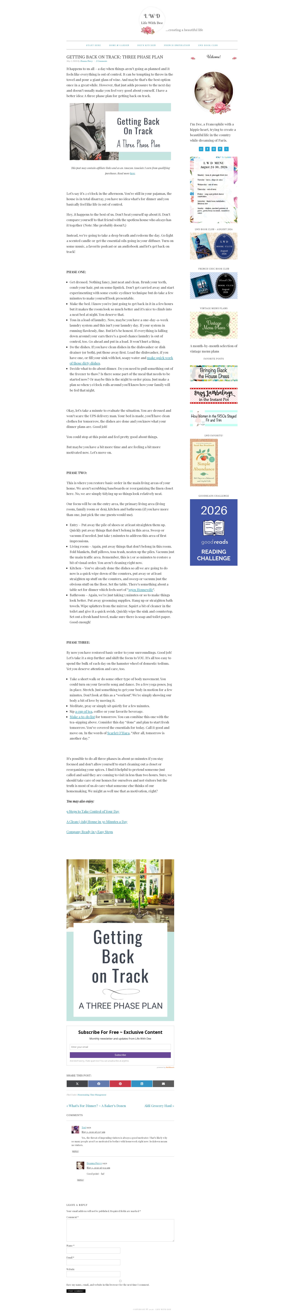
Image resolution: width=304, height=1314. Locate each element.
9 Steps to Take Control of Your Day (92, 811)
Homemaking (83, 1095)
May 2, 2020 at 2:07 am (93, 1131)
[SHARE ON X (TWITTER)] (77, 1083)
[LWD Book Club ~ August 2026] (214, 261)
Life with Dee (152, 19)
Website (70, 1269)
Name (70, 1245)
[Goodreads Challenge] (214, 532)
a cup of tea (83, 711)
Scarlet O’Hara (118, 733)
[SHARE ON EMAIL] (163, 1083)
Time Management (98, 1095)
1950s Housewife (141, 589)
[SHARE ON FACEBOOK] (99, 1083)
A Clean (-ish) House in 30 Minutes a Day (96, 821)
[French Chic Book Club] (214, 301)
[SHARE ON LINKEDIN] (142, 1083)
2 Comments (101, 61)
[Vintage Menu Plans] (214, 340)
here (132, 173)
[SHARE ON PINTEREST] (120, 1083)
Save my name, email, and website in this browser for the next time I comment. (107, 1284)
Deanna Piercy (94, 1163)
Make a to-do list (82, 716)
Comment (72, 1217)
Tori (84, 1127)
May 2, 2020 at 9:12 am (98, 1167)
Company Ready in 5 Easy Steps (89, 831)
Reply (75, 1151)
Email (70, 1257)
